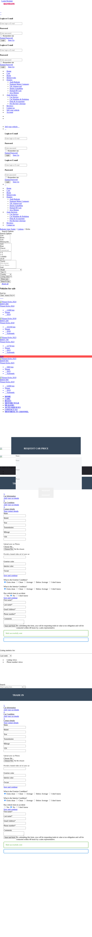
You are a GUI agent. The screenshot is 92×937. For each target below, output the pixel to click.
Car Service (14, 97)
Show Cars (5, 281)
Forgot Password (6, 38)
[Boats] (5, 238)
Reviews (10, 106)
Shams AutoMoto (16, 88)
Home (9, 71)
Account (10, 112)
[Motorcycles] (5, 242)
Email (4, 436)
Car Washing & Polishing (19, 99)
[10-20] (5, 259)
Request (46, 490)
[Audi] (8, 267)
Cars (8, 73)
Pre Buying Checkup (18, 104)
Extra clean (11, 582)
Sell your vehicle (13, 110)
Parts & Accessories (17, 101)
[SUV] (5, 244)
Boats (9, 76)
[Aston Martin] (8, 265)
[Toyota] (8, 261)
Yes (8, 596)
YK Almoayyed (16, 86)
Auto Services (12, 95)
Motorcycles (11, 78)
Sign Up (11, 40)
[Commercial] (5, 250)
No (14, 596)
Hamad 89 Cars (15, 91)
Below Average (42, 582)
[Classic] (5, 248)
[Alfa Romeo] (8, 263)
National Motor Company (19, 84)
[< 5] (5, 253)
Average (29, 582)
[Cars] (5, 236)
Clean (20, 582)
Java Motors (14, 93)
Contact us (11, 108)
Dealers (9, 80)
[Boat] (5, 246)
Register (9, 1)
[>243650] (5, 257)
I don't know (56, 582)
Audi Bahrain (15, 82)
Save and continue (10, 576)
